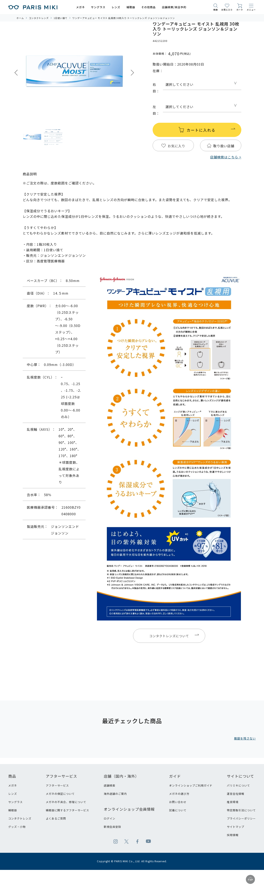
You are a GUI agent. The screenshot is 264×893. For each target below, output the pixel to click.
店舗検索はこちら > (225, 157)
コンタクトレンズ (19, 818)
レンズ (12, 794)
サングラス (15, 802)
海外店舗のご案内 (115, 794)
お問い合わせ (177, 802)
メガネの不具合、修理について (66, 802)
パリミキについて (238, 785)
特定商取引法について (241, 810)
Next (132, 73)
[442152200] (32, 137)
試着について (177, 810)
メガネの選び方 (179, 794)
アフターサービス (57, 785)
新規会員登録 (112, 827)
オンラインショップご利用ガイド (190, 785)
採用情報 (232, 835)
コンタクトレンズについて (169, 636)
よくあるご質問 (56, 818)
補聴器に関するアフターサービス (67, 810)
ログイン (109, 818)
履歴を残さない (245, 738)
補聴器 (12, 810)
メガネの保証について (60, 794)
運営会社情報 (235, 794)
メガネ (12, 785)
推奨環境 (232, 802)
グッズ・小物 (17, 827)
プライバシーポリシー (241, 818)
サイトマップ (235, 827)
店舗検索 (109, 785)
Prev (16, 73)
